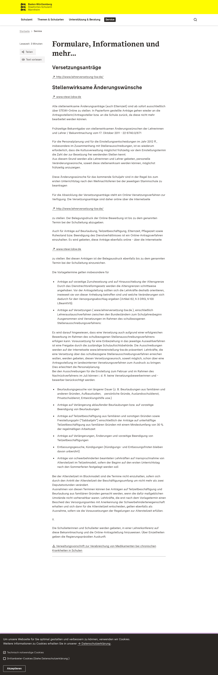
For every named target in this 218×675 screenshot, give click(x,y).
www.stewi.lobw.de (68, 96)
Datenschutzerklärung (96, 643)
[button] (28, 52)
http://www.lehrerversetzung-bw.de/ (80, 76)
